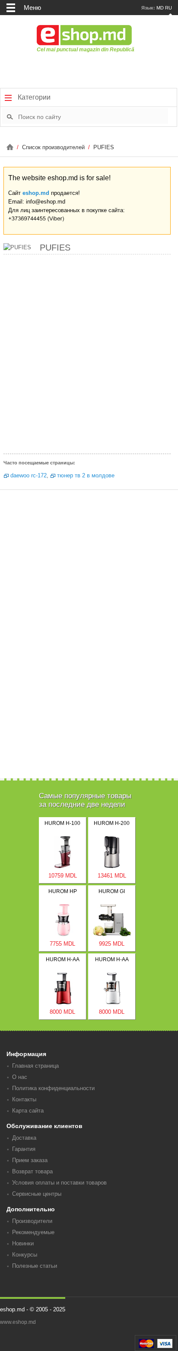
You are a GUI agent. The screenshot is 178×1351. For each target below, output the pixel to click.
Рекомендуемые (33, 1232)
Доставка (24, 1138)
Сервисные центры (36, 1194)
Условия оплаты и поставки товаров (59, 1182)
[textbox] (93, 116)
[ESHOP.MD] (10, 147)
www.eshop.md (18, 1322)
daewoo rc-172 (28, 475)
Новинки (23, 1243)
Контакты (24, 1099)
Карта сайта (28, 1110)
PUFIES (103, 147)
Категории (33, 97)
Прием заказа (30, 1160)
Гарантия (23, 1149)
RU (168, 7)
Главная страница (35, 1066)
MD (160, 7)
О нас (19, 1077)
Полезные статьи (34, 1266)
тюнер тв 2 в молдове (85, 475)
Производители (32, 1221)
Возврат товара (32, 1171)
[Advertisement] (89, 356)
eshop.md (35, 193)
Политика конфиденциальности (53, 1088)
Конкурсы (24, 1254)
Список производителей (54, 147)
